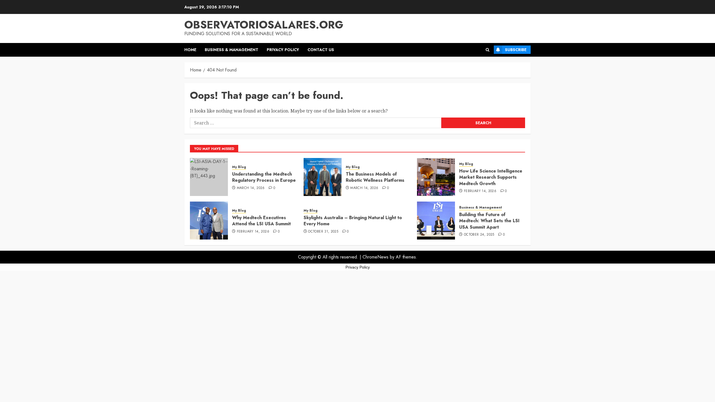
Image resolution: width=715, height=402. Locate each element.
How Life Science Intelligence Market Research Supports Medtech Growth (490, 177)
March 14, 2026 (251, 188)
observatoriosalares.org (263, 24)
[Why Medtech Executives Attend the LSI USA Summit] (209, 221)
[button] (487, 49)
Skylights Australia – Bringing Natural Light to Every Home (353, 220)
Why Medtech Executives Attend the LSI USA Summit (261, 220)
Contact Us (321, 49)
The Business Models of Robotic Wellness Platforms (375, 177)
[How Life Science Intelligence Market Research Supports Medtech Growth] (436, 177)
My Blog (239, 167)
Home (190, 49)
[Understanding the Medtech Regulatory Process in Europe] (209, 177)
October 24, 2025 (479, 235)
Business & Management (231, 49)
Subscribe (515, 49)
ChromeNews (376, 257)
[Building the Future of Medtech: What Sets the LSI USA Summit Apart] (436, 221)
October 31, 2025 (323, 231)
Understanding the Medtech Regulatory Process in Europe (264, 177)
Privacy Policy (283, 49)
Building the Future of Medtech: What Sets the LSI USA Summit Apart (489, 220)
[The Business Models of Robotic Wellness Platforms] (323, 177)
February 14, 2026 (480, 191)
